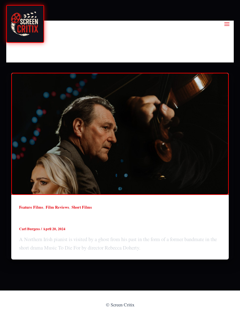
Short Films (82, 207)
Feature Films (31, 207)
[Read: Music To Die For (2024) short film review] (119, 134)
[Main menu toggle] (227, 24)
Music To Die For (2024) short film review (79, 218)
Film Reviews (57, 207)
